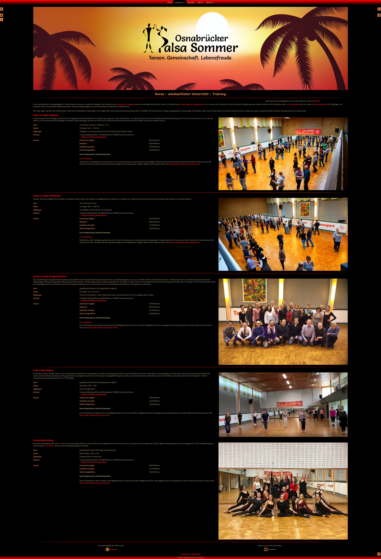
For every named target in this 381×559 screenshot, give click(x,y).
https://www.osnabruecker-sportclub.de (185, 164)
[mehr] (213, 101)
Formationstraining (321, 104)
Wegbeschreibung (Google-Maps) (93, 137)
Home (169, 2)
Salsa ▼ (200, 2)
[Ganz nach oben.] (379, 554)
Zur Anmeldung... (86, 158)
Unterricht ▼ (180, 2)
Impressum (185, 554)
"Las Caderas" (49, 446)
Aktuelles (191, 2)
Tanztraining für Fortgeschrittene (192, 104)
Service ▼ (210, 2)
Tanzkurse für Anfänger (125, 104)
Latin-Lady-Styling (292, 104)
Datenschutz (195, 554)
